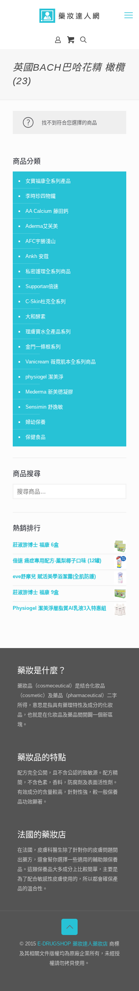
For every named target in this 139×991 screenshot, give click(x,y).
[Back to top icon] (69, 927)
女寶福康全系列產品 (48, 181)
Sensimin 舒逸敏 (44, 407)
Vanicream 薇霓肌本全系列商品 (60, 362)
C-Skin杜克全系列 (45, 301)
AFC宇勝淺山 (40, 241)
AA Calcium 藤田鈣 (46, 211)
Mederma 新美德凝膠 (49, 392)
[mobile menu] (128, 15)
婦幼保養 (35, 422)
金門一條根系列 (43, 347)
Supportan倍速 (41, 286)
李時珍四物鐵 (40, 196)
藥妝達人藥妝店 (90, 944)
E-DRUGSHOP (54, 944)
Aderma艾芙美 (41, 226)
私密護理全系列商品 (48, 271)
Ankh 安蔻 (37, 256)
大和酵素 (35, 316)
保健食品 (35, 437)
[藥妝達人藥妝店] (69, 15)
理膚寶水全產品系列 (48, 331)
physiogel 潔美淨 (44, 377)
